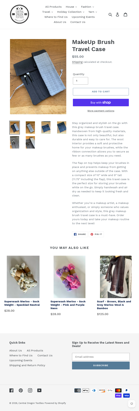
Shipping (77, 61)
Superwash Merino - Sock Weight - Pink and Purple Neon (68, 305)
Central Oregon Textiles (31, 403)
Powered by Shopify (55, 403)
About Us (15, 350)
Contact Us (44, 355)
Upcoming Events (20, 360)
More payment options (100, 110)
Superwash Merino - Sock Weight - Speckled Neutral (22, 303)
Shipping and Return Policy (27, 365)
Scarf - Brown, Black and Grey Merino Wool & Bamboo (114, 305)
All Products (35, 350)
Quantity (78, 74)
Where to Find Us (20, 355)
